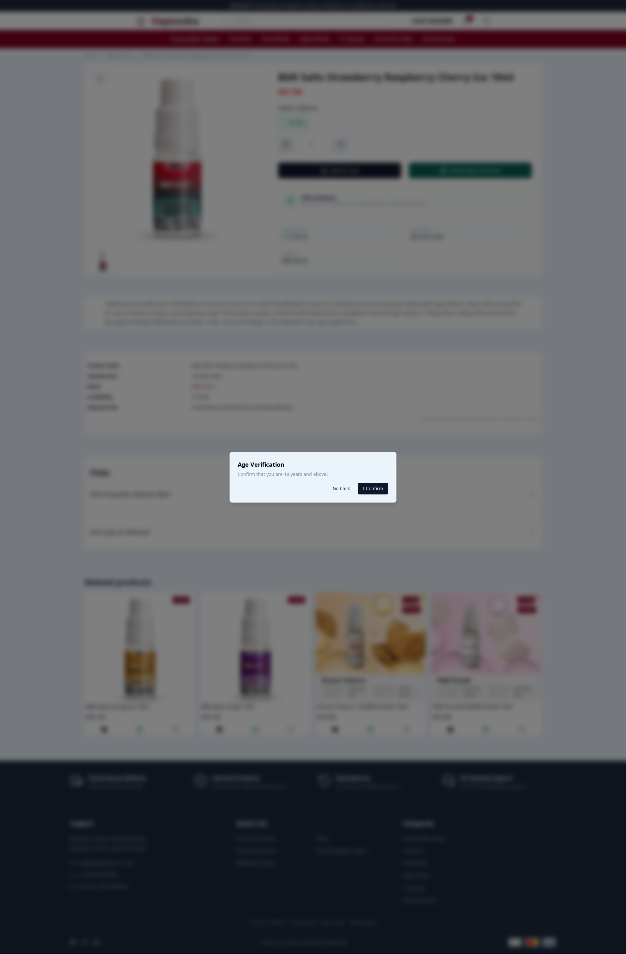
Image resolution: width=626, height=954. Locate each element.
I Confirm (373, 488)
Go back (341, 488)
